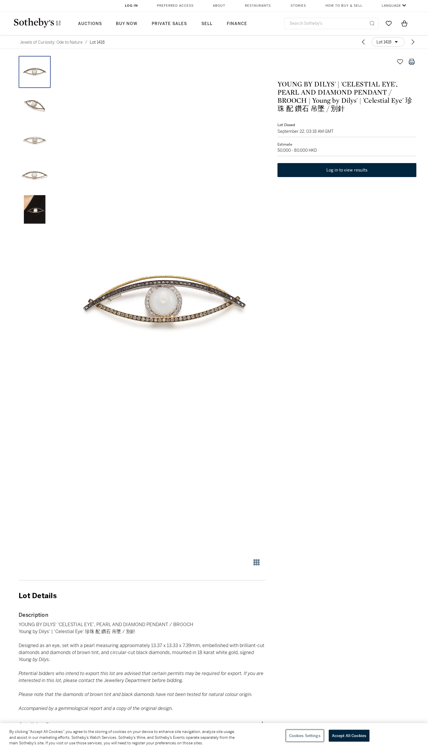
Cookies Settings (305, 735)
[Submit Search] (372, 23)
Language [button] (391, 6)
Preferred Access (175, 6)
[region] (214, 736)
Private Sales (169, 23)
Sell (207, 23)
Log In (131, 6)
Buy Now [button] (126, 23)
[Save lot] (400, 61)
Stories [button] (298, 6)
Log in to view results (347, 170)
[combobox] (331, 23)
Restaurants (258, 6)
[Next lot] (413, 42)
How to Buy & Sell (344, 6)
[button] (164, 304)
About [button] (219, 6)
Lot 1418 (97, 42)
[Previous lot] (363, 42)
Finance (237, 23)
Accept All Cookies (349, 735)
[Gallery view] (256, 562)
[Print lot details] (411, 61)
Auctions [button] (90, 23)
